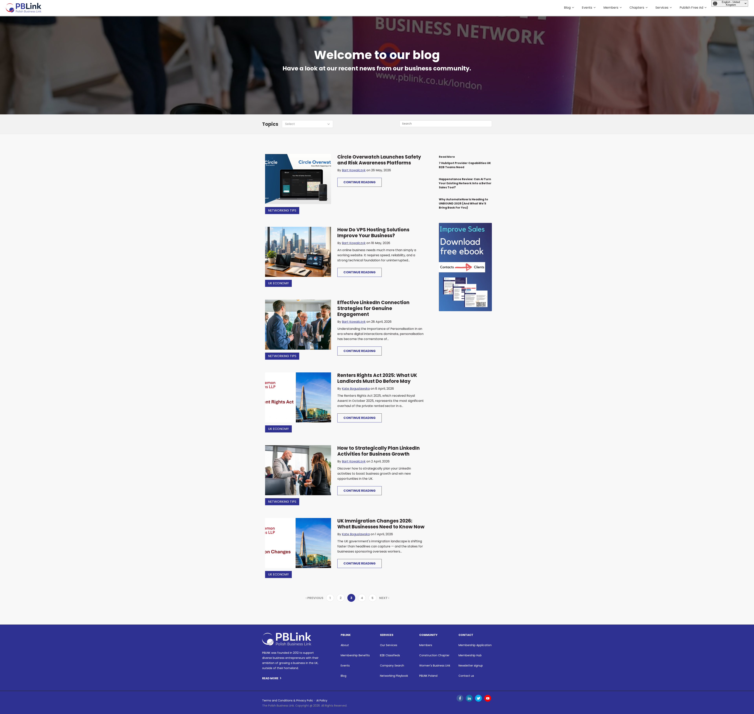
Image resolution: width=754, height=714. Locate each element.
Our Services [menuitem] (388, 645)
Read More (270, 678)
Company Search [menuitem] (392, 665)
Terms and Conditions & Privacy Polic (287, 700)
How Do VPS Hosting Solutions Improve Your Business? (373, 232)
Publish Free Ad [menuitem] (691, 7)
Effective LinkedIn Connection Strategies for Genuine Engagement (373, 308)
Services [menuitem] (661, 7)
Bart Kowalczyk (354, 170)
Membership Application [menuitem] (475, 645)
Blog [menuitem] (567, 7)
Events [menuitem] (587, 7)
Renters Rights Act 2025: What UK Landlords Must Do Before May (377, 378)
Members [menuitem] (610, 7)
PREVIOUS (315, 598)
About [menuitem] (345, 645)
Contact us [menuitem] (466, 676)
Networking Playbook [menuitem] (394, 676)
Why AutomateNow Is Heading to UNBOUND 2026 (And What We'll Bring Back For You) (463, 203)
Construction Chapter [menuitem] (434, 655)
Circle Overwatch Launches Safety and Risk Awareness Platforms (379, 160)
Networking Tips (282, 210)
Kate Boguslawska (356, 388)
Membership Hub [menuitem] (470, 655)
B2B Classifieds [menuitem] (390, 655)
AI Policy (321, 700)
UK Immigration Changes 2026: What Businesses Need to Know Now (381, 524)
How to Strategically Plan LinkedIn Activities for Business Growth (378, 451)
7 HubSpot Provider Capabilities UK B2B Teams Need (465, 165)
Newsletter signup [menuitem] (470, 665)
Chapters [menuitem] (637, 7)
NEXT (383, 598)
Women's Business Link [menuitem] (434, 665)
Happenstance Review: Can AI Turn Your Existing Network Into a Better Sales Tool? (465, 183)
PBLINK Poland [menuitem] (428, 676)
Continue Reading (359, 182)
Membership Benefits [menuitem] (355, 655)
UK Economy (278, 283)
